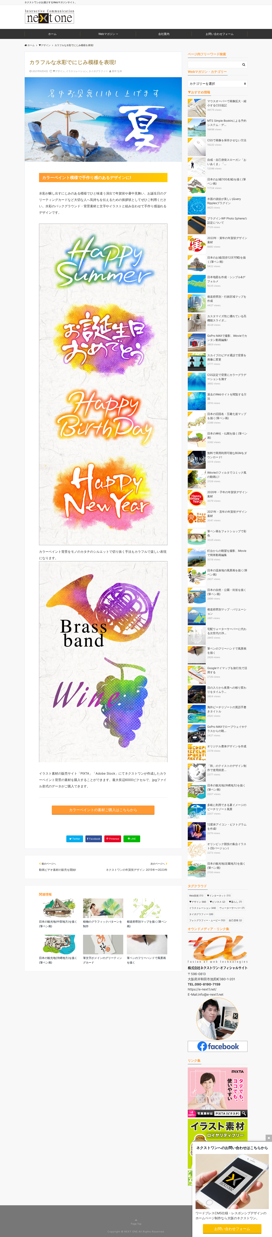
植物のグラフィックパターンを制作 (102, 924)
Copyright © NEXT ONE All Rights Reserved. (136, 1231)
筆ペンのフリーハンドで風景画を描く (146, 960)
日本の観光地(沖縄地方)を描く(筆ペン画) (58, 960)
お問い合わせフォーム (220, 34)
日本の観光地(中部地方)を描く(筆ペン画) (58, 924)
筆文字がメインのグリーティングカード (102, 960)
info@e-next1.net (210, 994)
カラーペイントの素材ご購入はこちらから (103, 810)
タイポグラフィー (98, 71)
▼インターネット (219, 895)
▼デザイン (59, 71)
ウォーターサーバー (232, 907)
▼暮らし (235, 901)
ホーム (52, 34)
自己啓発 (235, 920)
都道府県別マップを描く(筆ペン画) (147, 924)
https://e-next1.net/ (202, 989)
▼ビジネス (217, 901)
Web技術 (196, 895)
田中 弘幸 (117, 71)
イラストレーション (76, 71)
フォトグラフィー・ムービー (207, 920)
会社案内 (163, 34)
